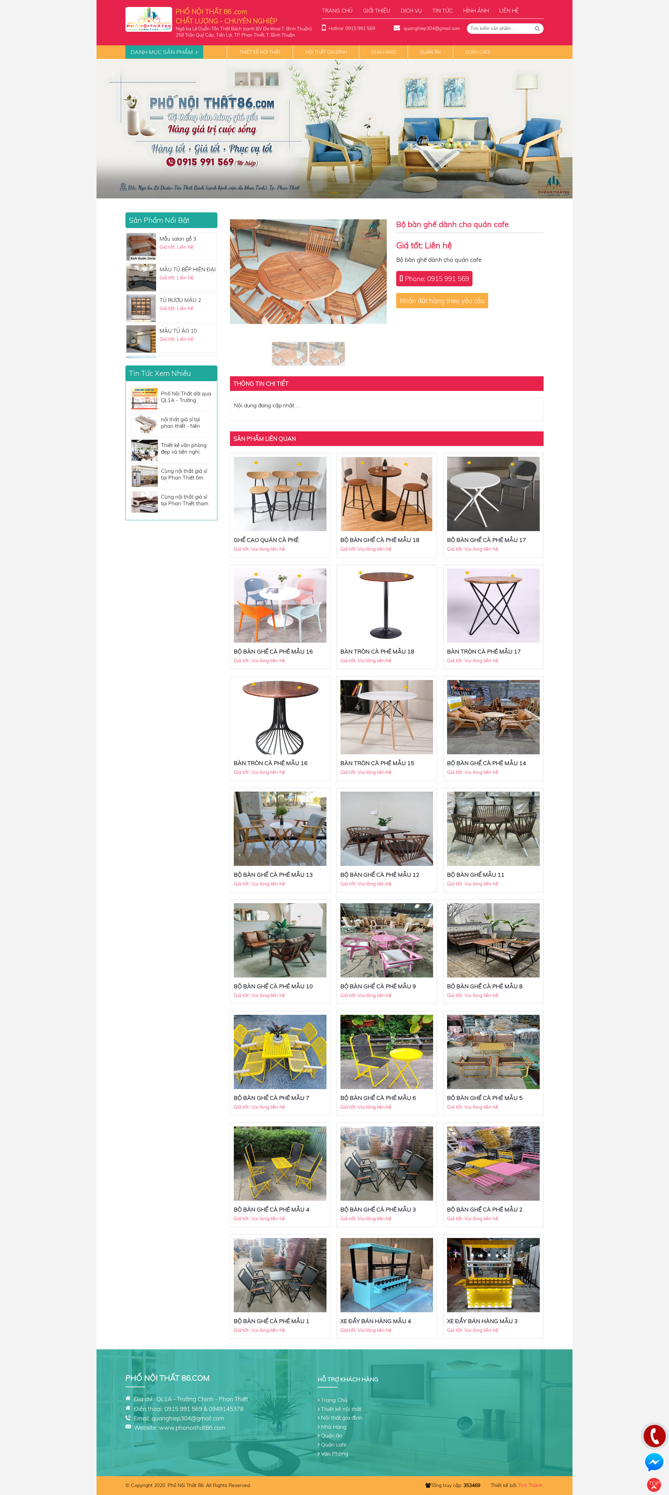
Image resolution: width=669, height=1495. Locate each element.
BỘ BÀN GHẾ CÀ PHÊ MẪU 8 (485, 986)
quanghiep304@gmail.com (431, 28)
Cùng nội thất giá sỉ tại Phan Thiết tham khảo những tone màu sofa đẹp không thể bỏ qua (185, 500)
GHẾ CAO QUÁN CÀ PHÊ (266, 539)
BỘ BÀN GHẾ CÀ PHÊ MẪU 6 (378, 1097)
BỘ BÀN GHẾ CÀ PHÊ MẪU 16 (273, 651)
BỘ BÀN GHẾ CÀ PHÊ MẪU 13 (273, 874)
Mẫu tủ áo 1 (174, 322)
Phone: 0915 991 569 (437, 278)
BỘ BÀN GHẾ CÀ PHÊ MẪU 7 (271, 1097)
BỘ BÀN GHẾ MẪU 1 (185, 291)
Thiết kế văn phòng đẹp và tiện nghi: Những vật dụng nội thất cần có (185, 449)
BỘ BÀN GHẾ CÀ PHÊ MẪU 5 (485, 1097)
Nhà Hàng (383, 52)
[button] (334, 193)
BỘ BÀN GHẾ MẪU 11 (476, 874)
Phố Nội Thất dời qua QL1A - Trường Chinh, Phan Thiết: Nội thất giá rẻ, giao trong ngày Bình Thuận (186, 397)
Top (654, 1483)
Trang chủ (337, 10)
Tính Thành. (531, 1485)
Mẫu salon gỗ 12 (179, 352)
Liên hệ (509, 10)
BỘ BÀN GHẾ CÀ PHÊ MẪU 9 (378, 986)
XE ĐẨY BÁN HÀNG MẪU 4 (375, 1320)
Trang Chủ (334, 1399)
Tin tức (442, 10)
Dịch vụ (411, 10)
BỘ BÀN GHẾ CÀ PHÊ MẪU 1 (271, 1320)
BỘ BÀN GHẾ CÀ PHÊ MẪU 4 (271, 1209)
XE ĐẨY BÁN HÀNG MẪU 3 (482, 1320)
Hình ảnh (476, 10)
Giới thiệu (376, 10)
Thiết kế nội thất (260, 52)
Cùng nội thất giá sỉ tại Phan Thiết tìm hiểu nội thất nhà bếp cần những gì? (186, 475)
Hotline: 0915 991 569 (352, 28)
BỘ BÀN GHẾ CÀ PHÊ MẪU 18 (380, 539)
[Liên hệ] (653, 1440)
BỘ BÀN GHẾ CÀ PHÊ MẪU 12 (380, 874)
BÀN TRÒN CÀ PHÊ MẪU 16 (271, 763)
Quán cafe (478, 52)
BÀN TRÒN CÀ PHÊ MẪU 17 (484, 651)
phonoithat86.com (200, 1427)
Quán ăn (430, 52)
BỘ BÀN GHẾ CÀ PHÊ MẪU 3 (378, 1209)
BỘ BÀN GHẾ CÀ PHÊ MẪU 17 (486, 539)
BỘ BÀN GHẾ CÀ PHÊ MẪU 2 (485, 1209)
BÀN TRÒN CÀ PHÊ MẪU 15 (377, 763)
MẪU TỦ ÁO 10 (178, 260)
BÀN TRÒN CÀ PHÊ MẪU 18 (377, 651)
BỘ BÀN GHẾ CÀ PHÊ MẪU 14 (486, 763)
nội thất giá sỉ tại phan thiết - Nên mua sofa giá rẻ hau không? (185, 423)
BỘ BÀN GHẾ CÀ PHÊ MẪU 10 (273, 986)
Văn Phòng (334, 1453)
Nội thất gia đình (326, 52)
